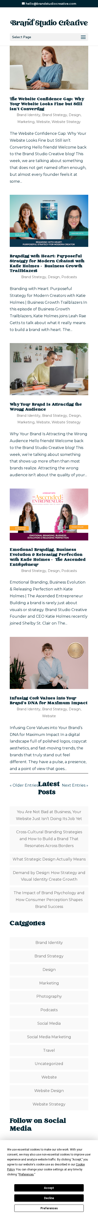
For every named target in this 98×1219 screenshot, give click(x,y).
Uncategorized (49, 1063)
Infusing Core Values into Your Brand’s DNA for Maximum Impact (49, 701)
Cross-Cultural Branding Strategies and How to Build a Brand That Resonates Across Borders (49, 839)
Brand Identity (28, 115)
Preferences (49, 1208)
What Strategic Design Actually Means (49, 859)
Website (43, 122)
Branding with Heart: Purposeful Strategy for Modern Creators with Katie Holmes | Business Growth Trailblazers (47, 263)
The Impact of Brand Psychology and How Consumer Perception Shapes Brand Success (49, 900)
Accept (49, 1188)
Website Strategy (66, 122)
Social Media (49, 1023)
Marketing (25, 122)
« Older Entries (24, 785)
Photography (49, 996)
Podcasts (69, 277)
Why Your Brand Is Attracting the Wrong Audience (46, 407)
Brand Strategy (54, 115)
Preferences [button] (26, 1174)
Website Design (49, 1090)
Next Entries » (75, 785)
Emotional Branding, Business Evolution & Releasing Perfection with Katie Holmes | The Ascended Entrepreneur (48, 557)
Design (75, 115)
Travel (49, 1050)
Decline (49, 1198)
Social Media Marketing (49, 1037)
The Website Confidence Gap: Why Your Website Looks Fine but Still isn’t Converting (47, 104)
